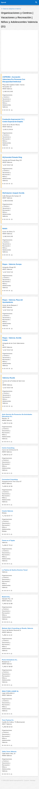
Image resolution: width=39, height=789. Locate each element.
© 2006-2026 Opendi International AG (12, 780)
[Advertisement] (19, 50)
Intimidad (32, 780)
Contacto (26, 780)
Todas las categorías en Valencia (12, 8)
